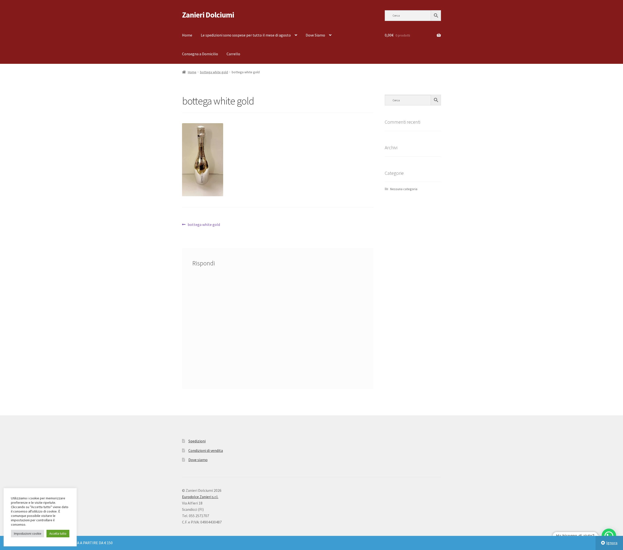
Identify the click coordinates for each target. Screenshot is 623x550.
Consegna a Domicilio (200, 53)
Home (187, 35)
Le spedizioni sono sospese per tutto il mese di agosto (246, 35)
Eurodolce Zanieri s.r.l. (200, 496)
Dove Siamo (315, 35)
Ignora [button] (611, 542)
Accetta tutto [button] (57, 533)
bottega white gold (214, 72)
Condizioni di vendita (205, 450)
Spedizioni (197, 440)
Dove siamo (198, 459)
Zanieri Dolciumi (208, 15)
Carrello (233, 53)
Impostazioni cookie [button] (27, 533)
